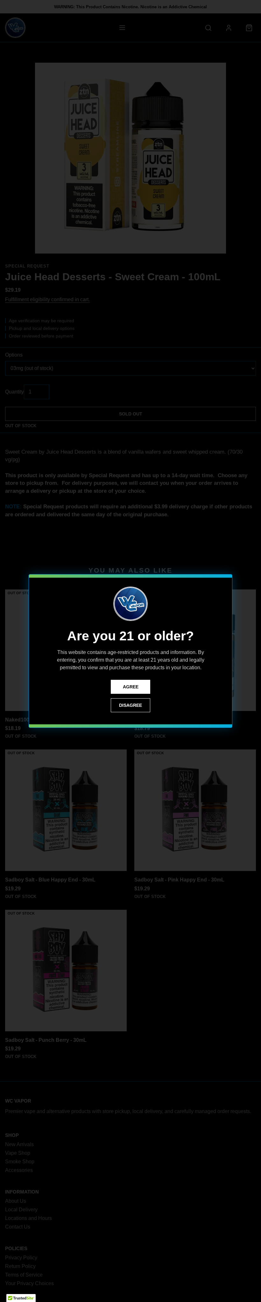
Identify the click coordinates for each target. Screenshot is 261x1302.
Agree (130, 686)
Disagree (130, 705)
